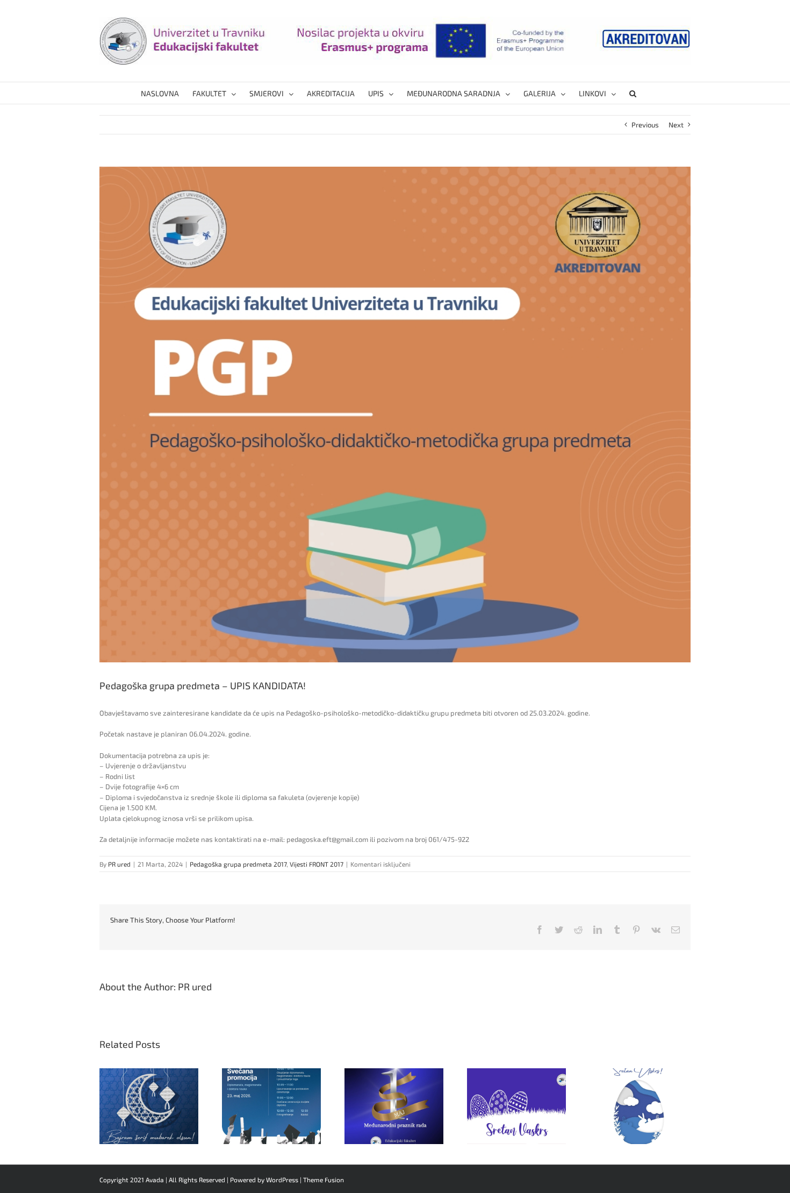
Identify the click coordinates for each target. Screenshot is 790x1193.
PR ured (119, 864)
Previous (645, 124)
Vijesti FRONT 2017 (316, 864)
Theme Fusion (323, 1179)
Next (676, 124)
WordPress (282, 1179)
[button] (632, 93)
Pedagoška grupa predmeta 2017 (238, 864)
